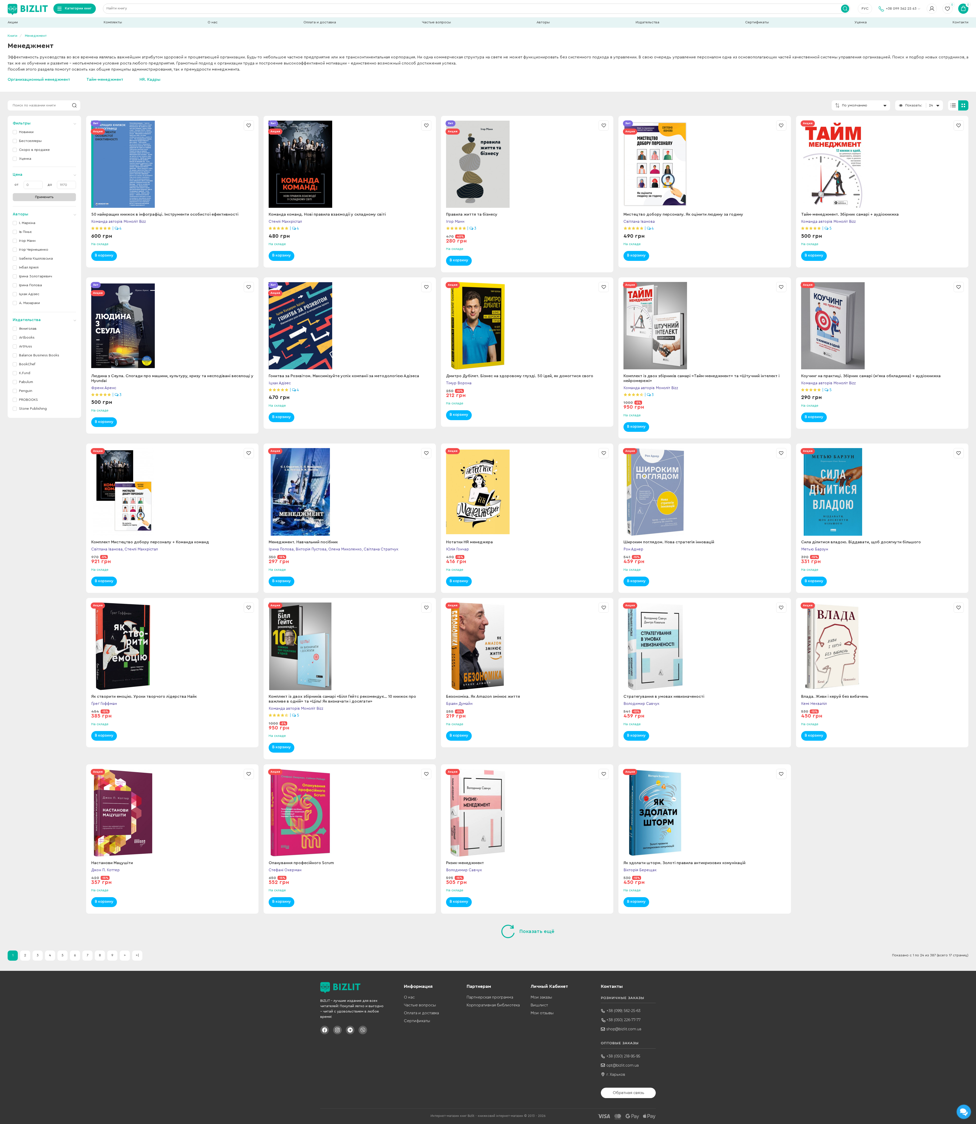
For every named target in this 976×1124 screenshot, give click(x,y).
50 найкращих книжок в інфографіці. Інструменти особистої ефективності (164, 214)
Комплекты (113, 22)
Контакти (960, 22)
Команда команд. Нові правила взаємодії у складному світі (327, 214)
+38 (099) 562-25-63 (623, 1010)
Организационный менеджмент (39, 79)
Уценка (861, 22)
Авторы (543, 22)
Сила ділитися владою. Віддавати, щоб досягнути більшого (861, 542)
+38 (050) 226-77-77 (623, 1020)
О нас (213, 22)
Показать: (913, 105)
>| (137, 955)
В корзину (104, 255)
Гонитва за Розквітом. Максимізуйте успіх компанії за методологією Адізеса (344, 376)
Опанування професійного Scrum (301, 863)
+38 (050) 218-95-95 (623, 1056)
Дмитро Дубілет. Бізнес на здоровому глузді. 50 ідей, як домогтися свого (519, 376)
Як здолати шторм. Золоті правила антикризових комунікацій (684, 863)
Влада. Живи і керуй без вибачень (834, 696)
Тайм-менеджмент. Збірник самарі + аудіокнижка (850, 214)
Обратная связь (628, 1092)
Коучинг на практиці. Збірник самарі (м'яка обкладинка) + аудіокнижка (871, 376)
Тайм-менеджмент (104, 79)
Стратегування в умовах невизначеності (663, 696)
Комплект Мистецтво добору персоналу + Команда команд (150, 542)
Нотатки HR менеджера (469, 542)
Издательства (647, 22)
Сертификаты (757, 22)
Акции (13, 22)
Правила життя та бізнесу (471, 214)
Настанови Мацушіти (112, 863)
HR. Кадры (150, 79)
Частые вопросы (436, 22)
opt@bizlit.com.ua (622, 1065)
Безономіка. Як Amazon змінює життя (483, 696)
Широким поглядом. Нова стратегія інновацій (668, 542)
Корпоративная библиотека (493, 1005)
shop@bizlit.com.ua (623, 1029)
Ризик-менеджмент (465, 863)
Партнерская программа (490, 997)
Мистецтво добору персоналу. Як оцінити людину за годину (683, 214)
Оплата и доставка (319, 22)
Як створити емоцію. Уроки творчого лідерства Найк (144, 696)
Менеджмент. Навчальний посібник (303, 542)
